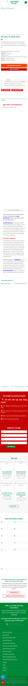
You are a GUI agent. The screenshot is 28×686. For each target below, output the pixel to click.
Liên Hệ (23, 679)
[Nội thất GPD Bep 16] (7, 334)
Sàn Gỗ (9, 679)
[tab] (14, 100)
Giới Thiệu (6, 678)
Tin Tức (19, 679)
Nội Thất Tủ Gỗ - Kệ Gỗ (16, 34)
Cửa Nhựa (15, 678)
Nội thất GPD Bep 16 (5, 386)
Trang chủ (3, 34)
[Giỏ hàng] (26, 2)
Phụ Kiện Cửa (14, 679)
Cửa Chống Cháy (21, 678)
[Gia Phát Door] (14, 2)
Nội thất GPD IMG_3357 (19, 386)
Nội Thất (8, 34)
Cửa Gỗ (11, 678)
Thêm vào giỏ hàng (14, 69)
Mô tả (3, 100)
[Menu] (2, 2)
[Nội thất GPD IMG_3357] (21, 334)
